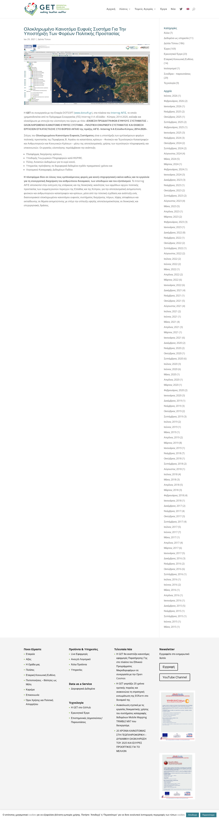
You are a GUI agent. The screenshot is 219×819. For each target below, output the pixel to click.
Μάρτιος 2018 (171, 490)
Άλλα (166, 32)
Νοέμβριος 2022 (172, 237)
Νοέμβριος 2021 (172, 295)
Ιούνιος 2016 (170, 584)
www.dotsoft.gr (83, 112)
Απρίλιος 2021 (171, 327)
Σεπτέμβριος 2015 (173, 616)
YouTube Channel (175, 677)
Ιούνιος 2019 (170, 427)
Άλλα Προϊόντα (79, 664)
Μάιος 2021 (170, 321)
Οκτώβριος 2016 (172, 569)
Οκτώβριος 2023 (172, 190)
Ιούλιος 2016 (170, 579)
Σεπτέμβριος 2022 (173, 248)
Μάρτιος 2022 (171, 279)
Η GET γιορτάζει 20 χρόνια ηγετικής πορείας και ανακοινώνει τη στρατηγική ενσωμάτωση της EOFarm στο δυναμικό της (132, 691)
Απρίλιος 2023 (171, 211)
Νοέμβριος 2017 (172, 511)
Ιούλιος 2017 (170, 527)
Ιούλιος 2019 (170, 421)
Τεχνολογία (169, 83)
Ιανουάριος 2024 (172, 174)
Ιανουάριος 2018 (172, 500)
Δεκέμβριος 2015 (173, 605)
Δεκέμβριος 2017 (173, 505)
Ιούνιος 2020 (170, 369)
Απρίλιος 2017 (171, 542)
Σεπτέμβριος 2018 (173, 463)
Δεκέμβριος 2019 (173, 400)
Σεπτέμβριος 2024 (173, 148)
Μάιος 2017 (170, 537)
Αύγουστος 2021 (173, 306)
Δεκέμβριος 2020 (173, 343)
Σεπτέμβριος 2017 (173, 521)
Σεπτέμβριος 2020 (173, 358)
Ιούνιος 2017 (170, 532)
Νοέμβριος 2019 (172, 406)
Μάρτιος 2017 (171, 548)
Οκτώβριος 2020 (172, 353)
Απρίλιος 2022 (171, 274)
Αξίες (28, 659)
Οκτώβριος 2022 (172, 243)
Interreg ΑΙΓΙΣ (118, 112)
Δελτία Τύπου (44, 39)
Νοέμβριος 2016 (172, 563)
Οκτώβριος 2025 (172, 116)
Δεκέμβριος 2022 (173, 232)
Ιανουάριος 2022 (172, 285)
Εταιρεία (30, 654)
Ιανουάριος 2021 (172, 337)
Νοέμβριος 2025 (172, 111)
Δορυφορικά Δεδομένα (83, 688)
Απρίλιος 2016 (171, 595)
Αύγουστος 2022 (173, 253)
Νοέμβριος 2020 (172, 348)
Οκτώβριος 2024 (172, 143)
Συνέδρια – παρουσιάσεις (177, 73)
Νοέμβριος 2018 (172, 453)
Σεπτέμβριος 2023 (173, 195)
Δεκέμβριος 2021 (173, 290)
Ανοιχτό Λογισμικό (81, 659)
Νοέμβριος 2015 (172, 611)
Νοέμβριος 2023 (172, 185)
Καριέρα (30, 689)
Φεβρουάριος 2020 (174, 390)
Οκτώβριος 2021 (172, 300)
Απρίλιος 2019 (171, 437)
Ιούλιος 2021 (170, 311)
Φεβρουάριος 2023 (174, 222)
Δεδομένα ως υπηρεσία (176, 38)
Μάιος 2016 (170, 590)
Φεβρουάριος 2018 (174, 495)
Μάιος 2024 (170, 159)
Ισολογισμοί (170, 68)
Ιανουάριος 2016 (172, 600)
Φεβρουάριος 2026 (174, 101)
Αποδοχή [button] (192, 814)
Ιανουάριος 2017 (172, 553)
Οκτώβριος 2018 (172, 458)
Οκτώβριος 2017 (172, 516)
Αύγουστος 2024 (173, 153)
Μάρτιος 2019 (171, 442)
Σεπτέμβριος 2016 (173, 574)
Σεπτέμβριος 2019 (173, 416)
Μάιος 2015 (170, 626)
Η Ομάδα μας (33, 664)
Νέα (173, 9)
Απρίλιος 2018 (171, 484)
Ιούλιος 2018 (170, 474)
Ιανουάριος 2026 (172, 106)
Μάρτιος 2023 (171, 216)
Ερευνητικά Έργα (173, 54)
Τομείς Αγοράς (144, 9)
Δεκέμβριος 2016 (173, 558)
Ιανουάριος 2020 (172, 395)
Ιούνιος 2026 (170, 95)
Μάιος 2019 (170, 432)
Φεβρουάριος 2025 (174, 127)
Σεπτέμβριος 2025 (173, 122)
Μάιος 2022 (170, 269)
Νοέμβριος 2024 (172, 137)
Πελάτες (30, 669)
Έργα (163, 9)
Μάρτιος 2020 (171, 385)
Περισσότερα (208, 814)
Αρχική (111, 9)
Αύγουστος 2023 (173, 201)
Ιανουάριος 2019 (172, 448)
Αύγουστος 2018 (173, 469)
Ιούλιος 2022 (170, 258)
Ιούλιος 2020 (170, 364)
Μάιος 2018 (170, 479)
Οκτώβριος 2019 (172, 411)
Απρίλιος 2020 (171, 379)
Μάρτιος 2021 (171, 332)
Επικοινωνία (32, 695)
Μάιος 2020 (170, 374)
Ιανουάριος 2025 (172, 132)
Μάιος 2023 (170, 206)
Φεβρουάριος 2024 (174, 169)
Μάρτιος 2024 (171, 164)
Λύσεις (123, 9)
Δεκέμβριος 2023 (173, 179)
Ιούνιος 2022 (170, 264)
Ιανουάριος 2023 (172, 227)
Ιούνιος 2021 (170, 316)
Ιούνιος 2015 (170, 621)
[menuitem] (188, 13)
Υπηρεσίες (76, 669)
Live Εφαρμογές (79, 654)
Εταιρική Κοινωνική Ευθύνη (178, 59)
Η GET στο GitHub (81, 707)
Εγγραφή (169, 667)
